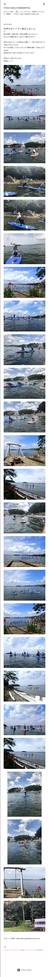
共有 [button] (5, 947)
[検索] (44, 3)
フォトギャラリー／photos (16, 950)
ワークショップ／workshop (34, 950)
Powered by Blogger (26, 970)
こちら (10, 61)
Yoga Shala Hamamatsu (17, 8)
